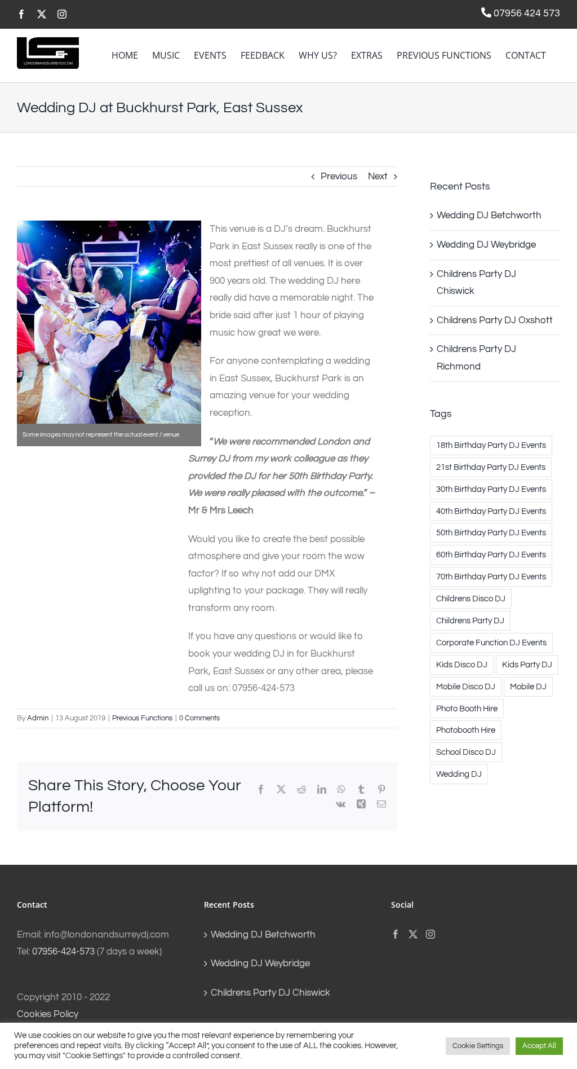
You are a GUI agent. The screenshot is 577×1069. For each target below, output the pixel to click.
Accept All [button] (539, 1046)
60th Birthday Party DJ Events (491, 554)
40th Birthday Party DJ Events (491, 511)
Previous (339, 176)
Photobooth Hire (465, 729)
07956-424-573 (63, 952)
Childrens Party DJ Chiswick (270, 993)
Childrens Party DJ (470, 620)
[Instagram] (430, 934)
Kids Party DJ (527, 664)
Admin (37, 718)
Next (378, 176)
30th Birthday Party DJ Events (491, 489)
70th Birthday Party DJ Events (491, 576)
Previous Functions (142, 718)
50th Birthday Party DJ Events (491, 532)
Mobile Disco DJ (465, 686)
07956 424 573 (525, 13)
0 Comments (199, 718)
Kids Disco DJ (461, 664)
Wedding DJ (459, 773)
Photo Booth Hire (467, 708)
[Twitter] (413, 934)
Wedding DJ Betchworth (489, 215)
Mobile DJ (528, 686)
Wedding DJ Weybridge (486, 245)
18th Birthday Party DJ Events (491, 445)
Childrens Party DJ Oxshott (495, 320)
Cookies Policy (47, 1014)
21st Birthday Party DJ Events (490, 467)
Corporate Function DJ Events (491, 642)
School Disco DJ (466, 751)
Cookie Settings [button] (477, 1046)
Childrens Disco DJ (470, 598)
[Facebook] (395, 934)
